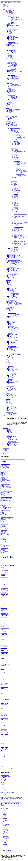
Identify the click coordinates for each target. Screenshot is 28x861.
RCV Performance (12, 342)
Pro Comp (10, 289)
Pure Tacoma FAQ (12, 445)
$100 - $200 (3, 784)
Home (4, 4)
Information (5, 428)
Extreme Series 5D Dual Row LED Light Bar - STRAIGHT (21, 167)
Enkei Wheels (11, 367)
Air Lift (9, 311)
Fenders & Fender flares (11, 112)
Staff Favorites (11, 23)
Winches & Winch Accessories (12, 381)
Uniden (9, 99)
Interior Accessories (10, 123)
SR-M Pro (16, 207)
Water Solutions (11, 89)
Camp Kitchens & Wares (13, 78)
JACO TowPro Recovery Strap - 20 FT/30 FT (10, 803)
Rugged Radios (11, 95)
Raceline (10, 376)
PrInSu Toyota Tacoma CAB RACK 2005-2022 (4, 595)
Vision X (13, 212)
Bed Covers (8, 44)
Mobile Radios (14, 97)
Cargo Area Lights (12, 39)
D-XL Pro (16, 195)
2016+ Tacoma (14, 330)
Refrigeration (11, 83)
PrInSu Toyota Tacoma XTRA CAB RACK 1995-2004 (5, 615)
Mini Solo (16, 224)
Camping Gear (9, 72)
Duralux (15, 218)
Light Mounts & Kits (12, 248)
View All (5, 818)
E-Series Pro (16, 196)
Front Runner (8, 400)
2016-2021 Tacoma (15, 251)
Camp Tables (13, 77)
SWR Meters (11, 103)
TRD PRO (8, 362)
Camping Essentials (12, 80)
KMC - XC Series (12, 370)
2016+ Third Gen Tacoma (13, 262)
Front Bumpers (14, 64)
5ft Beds (10, 55)
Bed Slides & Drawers (13, 37)
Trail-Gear (8, 410)
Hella (12, 179)
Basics (9, 16)
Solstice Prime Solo (18, 229)
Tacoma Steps (11, 307)
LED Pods (16, 177)
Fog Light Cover (19, 134)
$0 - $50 (2, 782)
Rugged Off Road (12, 346)
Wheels (12, 22)
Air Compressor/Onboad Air (14, 265)
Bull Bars (8, 59)
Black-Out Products (15, 17)
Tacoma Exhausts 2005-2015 (14, 109)
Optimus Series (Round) (19, 227)
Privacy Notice (11, 435)
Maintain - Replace (12, 119)
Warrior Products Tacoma (13, 25)
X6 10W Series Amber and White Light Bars (21, 172)
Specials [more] (5, 794)
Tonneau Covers (14, 20)
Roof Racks (8, 278)
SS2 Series (16, 156)
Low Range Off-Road (12, 331)
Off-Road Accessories (10, 263)
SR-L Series (16, 205)
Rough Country (14, 210)
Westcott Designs (11, 357)
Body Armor (13, 148)
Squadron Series (17, 145)
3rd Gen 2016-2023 (12, 30)
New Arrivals (6, 816)
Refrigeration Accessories (16, 85)
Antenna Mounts (11, 91)
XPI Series (16, 247)
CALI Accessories (17, 152)
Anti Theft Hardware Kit (21, 132)
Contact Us (5, 446)
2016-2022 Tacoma (15, 253)
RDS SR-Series (17, 202)
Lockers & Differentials (10, 254)
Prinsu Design (9, 402)
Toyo (9, 360)
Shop (4, 9)
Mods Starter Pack (9, 11)
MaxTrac (10, 333)
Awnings (10, 73)
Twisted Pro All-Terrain (16, 211)
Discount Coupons (12, 441)
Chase (15, 191)
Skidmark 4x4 (11, 298)
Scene (15, 204)
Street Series (13, 373)
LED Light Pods (17, 144)
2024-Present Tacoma (15, 354)
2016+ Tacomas (11, 396)
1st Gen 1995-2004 (12, 27)
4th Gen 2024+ (11, 70)
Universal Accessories (10, 363)
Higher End (13, 15)
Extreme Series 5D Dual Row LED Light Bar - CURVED (21, 163)
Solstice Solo (16, 231)
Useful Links (8, 443)
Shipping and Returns (6, 825)
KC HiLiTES (14, 183)
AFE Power (8, 387)
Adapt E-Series (17, 190)
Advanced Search (4, 769)
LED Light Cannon (18, 223)
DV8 (9, 287)
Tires (7, 359)
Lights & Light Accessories (11, 124)
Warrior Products (9, 412)
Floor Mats (13, 18)
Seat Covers (8, 280)
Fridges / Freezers (14, 84)
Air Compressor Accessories (14, 264)
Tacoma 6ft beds (11, 42)
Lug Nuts (10, 380)
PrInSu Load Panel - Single (4, 733)
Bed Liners (8, 53)
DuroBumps (10, 320)
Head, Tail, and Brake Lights (14, 125)
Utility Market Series (18, 234)
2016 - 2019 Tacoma (15, 340)
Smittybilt (10, 383)
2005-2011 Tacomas (12, 395)
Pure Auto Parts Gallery (13, 444)
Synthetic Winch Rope (13, 273)
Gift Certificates (9, 414)
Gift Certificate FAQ (12, 439)
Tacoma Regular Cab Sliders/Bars (15, 306)
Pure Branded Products (10, 10)
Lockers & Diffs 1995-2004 (14, 255)
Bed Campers (11, 45)
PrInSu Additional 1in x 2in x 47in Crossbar (5, 671)
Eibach (9, 321)
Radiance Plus (16, 201)
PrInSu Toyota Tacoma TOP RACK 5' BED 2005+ (4, 634)
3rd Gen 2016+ (14, 315)
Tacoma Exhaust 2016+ (13, 110)
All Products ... (4, 539)
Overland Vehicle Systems (11, 413)
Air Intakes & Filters (10, 26)
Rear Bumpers (14, 65)
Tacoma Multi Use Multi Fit (14, 43)
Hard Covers (13, 48)
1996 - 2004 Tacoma (15, 337)
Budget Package (14, 13)
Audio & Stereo (9, 32)
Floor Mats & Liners (10, 115)
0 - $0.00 (6, 6)
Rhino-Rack (8, 409)
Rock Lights (16, 228)
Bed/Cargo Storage (12, 38)
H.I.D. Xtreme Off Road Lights (20, 222)
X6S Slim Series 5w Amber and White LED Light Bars (21, 175)
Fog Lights (16, 141)
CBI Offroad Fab (11, 285)
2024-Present (13, 295)
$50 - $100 (3, 783)
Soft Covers (13, 49)
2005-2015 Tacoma (15, 250)
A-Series (15, 187)
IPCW (7, 401)
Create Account (11, 432)
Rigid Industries (14, 184)
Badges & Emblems (10, 33)
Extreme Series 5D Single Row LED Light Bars (21, 170)
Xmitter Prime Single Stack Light (20, 243)
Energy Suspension (12, 322)
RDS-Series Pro (17, 203)
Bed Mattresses (11, 36)
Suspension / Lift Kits (10, 309)
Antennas (10, 102)
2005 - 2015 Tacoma (15, 339)
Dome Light (16, 139)
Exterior (10, 118)
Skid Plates (8, 281)
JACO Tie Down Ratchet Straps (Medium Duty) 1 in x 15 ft (13, 798)
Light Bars (16, 155)
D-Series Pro (16, 192)
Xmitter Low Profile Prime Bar (20, 237)
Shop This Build (9, 24)
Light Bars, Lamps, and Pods (14, 128)
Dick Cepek (10, 366)
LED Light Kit (17, 143)
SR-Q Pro (16, 208)
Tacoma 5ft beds (11, 40)
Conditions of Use (12, 436)
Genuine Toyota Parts (10, 117)
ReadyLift (10, 343)
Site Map (10, 438)
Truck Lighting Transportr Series (20, 232)
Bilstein (9, 316)
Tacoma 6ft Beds (11, 50)
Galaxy (9, 93)
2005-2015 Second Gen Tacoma (15, 261)
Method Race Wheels (12, 372)
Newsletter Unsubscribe (13, 442)
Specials (5, 449)
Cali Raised (10, 284)
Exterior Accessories (10, 111)
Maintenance (8, 258)
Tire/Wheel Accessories (13, 274)
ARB (12, 129)
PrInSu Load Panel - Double (4, 718)
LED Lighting (11, 126)
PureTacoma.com (11, 850)
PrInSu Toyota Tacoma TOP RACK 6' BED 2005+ (4, 653)
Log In (4, 5)
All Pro (9, 282)
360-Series (16, 185)
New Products (6, 448)
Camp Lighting (11, 79)
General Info (8, 437)
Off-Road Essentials (12, 270)
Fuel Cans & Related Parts (11, 116)
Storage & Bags (9, 308)
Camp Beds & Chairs (15, 76)
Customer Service (9, 429)
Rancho (10, 341)
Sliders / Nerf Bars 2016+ (13, 302)
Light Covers (11, 269)
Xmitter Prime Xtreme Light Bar (20, 244)
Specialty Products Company (14, 347)
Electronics (8, 105)
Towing (7, 361)
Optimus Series (17, 225)
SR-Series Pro (16, 209)
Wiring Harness (19, 138)
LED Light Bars (17, 142)
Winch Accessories (12, 275)
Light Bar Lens (19, 136)
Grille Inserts (8, 121)
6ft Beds (10, 56)
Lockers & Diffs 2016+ (13, 257)
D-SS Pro (16, 194)
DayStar (10, 318)
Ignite (15, 197)
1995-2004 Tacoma (12, 404)
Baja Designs (13, 130)
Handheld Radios (14, 96)
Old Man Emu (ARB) (12, 334)
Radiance (15, 199)
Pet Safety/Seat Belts (10, 277)
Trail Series (13, 374)
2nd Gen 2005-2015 (12, 29)
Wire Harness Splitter (20, 137)
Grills (9, 82)
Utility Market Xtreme (18, 235)
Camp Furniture (11, 75)
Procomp (10, 335)
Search (2, 766)
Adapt (15, 189)
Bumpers (7, 60)
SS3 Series (16, 157)
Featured (5, 814)
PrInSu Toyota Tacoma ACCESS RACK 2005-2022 (4, 575)
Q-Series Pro (16, 198)
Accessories (13, 98)
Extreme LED (14, 159)
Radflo (9, 336)
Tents (9, 86)
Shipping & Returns (12, 433)
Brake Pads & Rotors (10, 58)
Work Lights (16, 146)
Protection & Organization (16, 19)
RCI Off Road (11, 290)
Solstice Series (16, 230)
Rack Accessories (12, 271)
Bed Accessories (9, 35)
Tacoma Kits (16, 158)
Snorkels (10, 31)
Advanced (10, 12)
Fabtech (10, 323)
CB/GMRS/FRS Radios (11, 90)
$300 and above (4, 787)
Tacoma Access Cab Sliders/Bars (15, 303)
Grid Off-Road (11, 368)
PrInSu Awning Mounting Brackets (5, 688)
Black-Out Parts (9, 57)
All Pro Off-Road (12, 313)
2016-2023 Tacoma (15, 294)
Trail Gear (10, 355)
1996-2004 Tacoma (15, 249)
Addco (9, 310)
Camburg (10, 317)
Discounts (5, 450)
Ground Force (11, 326)
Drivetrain (8, 104)
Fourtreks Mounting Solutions (14, 268)
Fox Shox (10, 324)
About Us (5, 415)
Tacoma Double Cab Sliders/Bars (15, 304)
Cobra (9, 92)
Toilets (9, 88)
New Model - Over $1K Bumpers (15, 71)
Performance (8, 276)
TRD (9, 356)
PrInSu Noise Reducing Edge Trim (5, 749)
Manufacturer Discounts (6, 838)
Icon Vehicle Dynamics (13, 288)
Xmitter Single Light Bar (19, 245)
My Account (5, 829)
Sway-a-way (11, 348)
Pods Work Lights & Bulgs (19, 151)
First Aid (7, 113)
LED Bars (16, 150)
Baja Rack (8, 393)
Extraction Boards (12, 267)
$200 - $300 (3, 786)
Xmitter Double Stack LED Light (20, 236)
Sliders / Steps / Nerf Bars (11, 301)
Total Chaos (10, 349)
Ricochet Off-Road (12, 296)
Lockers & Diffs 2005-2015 (14, 256)
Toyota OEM (11, 300)
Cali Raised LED (14, 149)
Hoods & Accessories (10, 122)
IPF (11, 182)
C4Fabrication (9, 394)
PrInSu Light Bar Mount (4, 704)
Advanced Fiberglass (10, 386)
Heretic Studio (14, 181)
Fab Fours (8, 399)
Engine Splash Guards (10, 106)
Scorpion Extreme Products (14, 297)
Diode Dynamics (14, 154)
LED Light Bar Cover (20, 135)
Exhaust (7, 108)
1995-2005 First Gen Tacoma (14, 260)
